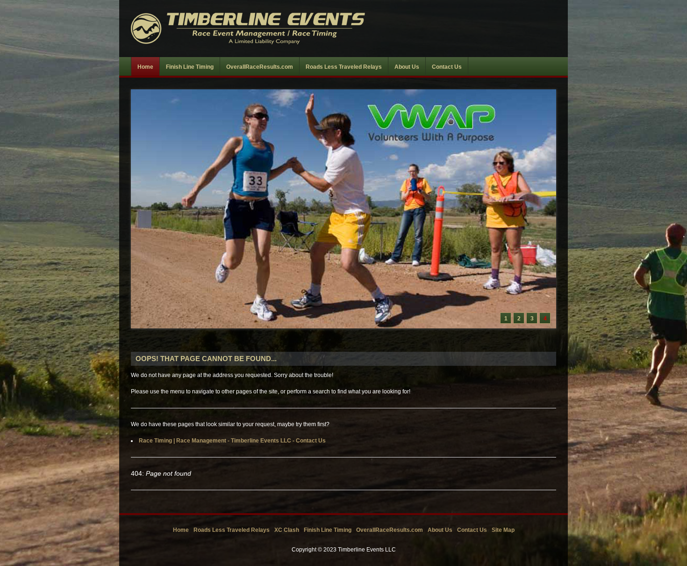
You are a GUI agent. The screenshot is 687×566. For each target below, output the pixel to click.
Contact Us (472, 530)
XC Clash (286, 530)
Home (181, 530)
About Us (440, 530)
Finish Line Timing (327, 530)
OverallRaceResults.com (389, 530)
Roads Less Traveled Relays (231, 530)
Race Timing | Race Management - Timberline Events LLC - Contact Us (232, 440)
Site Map (503, 530)
